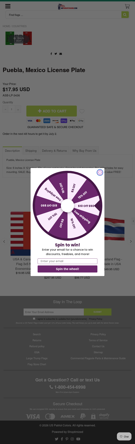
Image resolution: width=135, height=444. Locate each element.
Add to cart (26, 214)
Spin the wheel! (67, 269)
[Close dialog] (100, 172)
